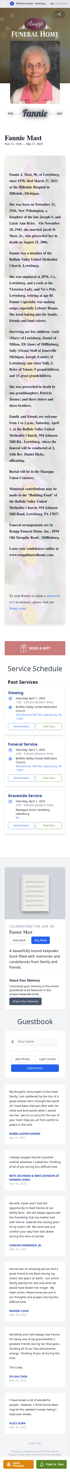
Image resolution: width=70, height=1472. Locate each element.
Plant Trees (49, 726)
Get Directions (21, 726)
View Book (19, 940)
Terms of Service (46, 1454)
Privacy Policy (24, 1454)
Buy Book (40, 940)
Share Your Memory (25, 1001)
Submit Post (35, 1068)
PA (17, 817)
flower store (17, 608)
